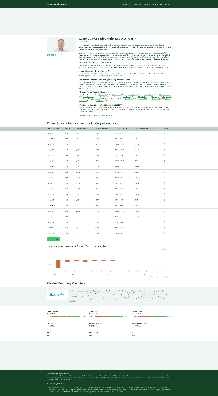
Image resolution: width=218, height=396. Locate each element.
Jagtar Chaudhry (88, 97)
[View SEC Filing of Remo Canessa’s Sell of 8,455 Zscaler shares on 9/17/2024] (165, 145)
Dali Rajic (129, 99)
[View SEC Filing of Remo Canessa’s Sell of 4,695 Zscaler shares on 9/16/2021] (165, 234)
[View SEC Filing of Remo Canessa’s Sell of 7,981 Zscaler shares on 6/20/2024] (165, 150)
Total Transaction (121, 129)
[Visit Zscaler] (60, 56)
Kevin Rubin (157, 99)
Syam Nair (95, 99)
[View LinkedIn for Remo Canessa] (48, 56)
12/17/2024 (51, 139)
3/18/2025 (51, 133)
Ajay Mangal (167, 97)
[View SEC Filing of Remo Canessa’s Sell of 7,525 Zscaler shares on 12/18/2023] (165, 167)
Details (166, 129)
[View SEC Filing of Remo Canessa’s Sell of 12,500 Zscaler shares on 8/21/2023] (165, 178)
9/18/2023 (51, 172)
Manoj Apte (103, 95)
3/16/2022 (51, 222)
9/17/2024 (51, 144)
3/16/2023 (51, 200)
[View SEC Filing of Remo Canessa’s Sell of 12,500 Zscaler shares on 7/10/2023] (165, 189)
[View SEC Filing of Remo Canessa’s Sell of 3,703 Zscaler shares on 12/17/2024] (165, 139)
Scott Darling (127, 97)
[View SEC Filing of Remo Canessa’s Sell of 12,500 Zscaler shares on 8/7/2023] (165, 184)
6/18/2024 (51, 155)
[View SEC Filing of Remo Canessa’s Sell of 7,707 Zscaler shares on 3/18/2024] (165, 162)
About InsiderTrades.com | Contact (58, 374)
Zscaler (85, 42)
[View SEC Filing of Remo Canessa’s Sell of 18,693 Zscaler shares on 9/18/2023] (165, 173)
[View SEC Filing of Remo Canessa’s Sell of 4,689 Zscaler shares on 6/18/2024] (165, 156)
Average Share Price (101, 129)
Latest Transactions (135, 4)
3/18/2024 (51, 161)
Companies (146, 4)
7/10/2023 (51, 189)
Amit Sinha (99, 101)
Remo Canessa (165, 95)
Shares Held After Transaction (143, 129)
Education (155, 4)
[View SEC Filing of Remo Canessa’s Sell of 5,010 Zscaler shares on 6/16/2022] (165, 217)
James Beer (117, 95)
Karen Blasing (132, 95)
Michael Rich (143, 99)
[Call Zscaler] (52, 56)
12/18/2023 (51, 167)
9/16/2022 (51, 211)
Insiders (124, 4)
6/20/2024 (51, 150)
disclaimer (99, 390)
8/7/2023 (50, 183)
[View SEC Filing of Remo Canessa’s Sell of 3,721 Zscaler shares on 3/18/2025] (165, 134)
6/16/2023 (51, 194)
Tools (161, 4)
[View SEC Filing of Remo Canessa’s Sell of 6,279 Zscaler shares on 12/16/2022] (165, 206)
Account (168, 4)
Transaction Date (53, 129)
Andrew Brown (148, 95)
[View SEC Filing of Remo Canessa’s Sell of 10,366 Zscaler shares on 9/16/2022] (165, 212)
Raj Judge (155, 97)
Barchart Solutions (100, 388)
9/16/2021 (51, 234)
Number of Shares (81, 129)
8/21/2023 (51, 178)
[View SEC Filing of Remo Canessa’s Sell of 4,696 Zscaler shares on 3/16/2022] (165, 223)
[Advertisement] (98, 21)
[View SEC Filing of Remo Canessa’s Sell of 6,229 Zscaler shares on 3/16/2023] (165, 201)
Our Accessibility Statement (55, 384)
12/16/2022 (51, 206)
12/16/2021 (51, 228)
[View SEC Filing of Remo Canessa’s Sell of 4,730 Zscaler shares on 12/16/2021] (165, 228)
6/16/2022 (51, 217)
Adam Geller (142, 97)
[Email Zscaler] (56, 56)
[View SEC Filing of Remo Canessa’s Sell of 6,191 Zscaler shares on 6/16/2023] (165, 195)
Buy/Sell (68, 129)
